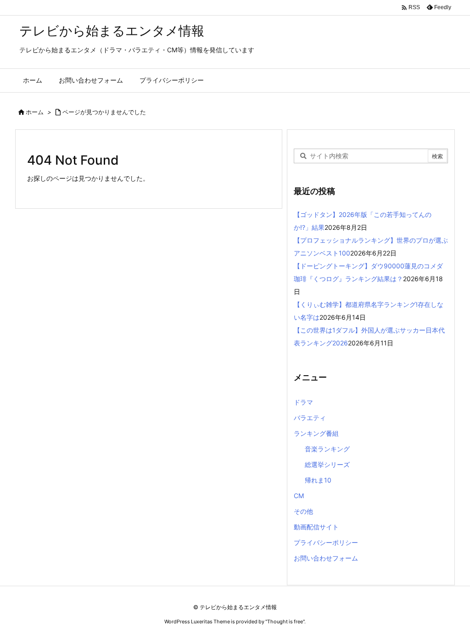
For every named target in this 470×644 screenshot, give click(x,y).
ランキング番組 (316, 433)
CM (299, 496)
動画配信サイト (316, 527)
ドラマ (303, 402)
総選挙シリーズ (327, 464)
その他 (303, 511)
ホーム (35, 112)
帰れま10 (318, 480)
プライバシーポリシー (326, 542)
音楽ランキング (327, 449)
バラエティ (310, 418)
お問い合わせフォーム (326, 558)
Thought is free (285, 621)
